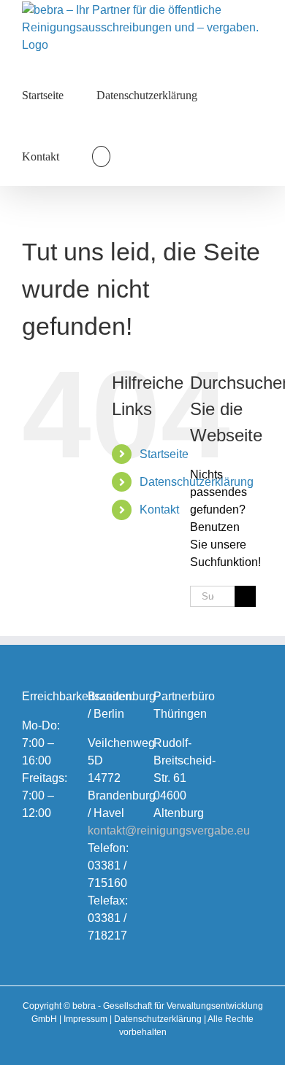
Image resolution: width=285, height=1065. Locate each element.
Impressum (85, 1019)
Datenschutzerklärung (158, 1019)
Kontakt (159, 509)
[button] (101, 155)
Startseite (164, 454)
